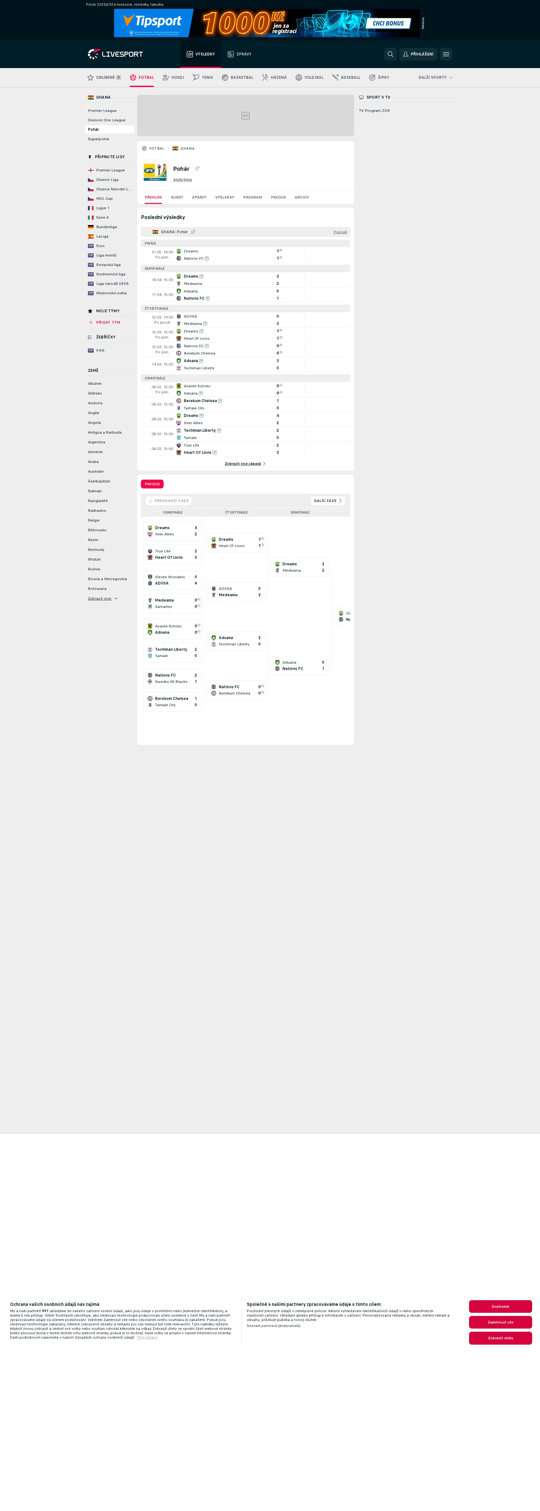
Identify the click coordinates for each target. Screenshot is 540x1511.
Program (252, 197)
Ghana (188, 148)
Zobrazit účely (501, 1338)
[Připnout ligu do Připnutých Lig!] (197, 169)
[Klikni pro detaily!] (245, 254)
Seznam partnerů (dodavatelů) (273, 1326)
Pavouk (278, 197)
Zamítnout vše (501, 1322)
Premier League (102, 110)
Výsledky (224, 197)
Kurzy (177, 197)
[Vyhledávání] (390, 54)
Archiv (302, 197)
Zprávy (199, 197)
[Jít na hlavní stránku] (123, 54)
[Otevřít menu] (446, 54)
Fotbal (157, 148)
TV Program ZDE (374, 110)
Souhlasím (500, 1306)
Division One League (106, 120)
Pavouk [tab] (152, 484)
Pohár (93, 129)
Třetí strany (147, 1337)
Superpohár (98, 138)
